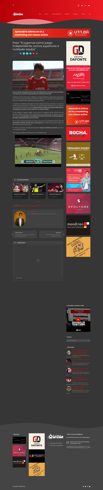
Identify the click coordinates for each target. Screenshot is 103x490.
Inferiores (75, 14)
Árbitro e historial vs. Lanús (39, 194)
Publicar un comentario (44, 56)
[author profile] (20, 218)
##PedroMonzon (17, 206)
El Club (46, 14)
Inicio (40, 14)
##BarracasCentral (32, 205)
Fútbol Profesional (56, 14)
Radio (83, 14)
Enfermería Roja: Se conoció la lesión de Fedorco (62, 194)
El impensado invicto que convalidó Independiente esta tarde (80, 379)
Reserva (67, 14)
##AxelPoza (23, 205)
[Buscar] (89, 14)
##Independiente (53, 205)
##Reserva (24, 206)
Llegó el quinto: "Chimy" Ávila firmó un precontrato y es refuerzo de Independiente (79, 352)
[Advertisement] (78, 266)
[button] (20, 53)
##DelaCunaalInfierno (42, 205)
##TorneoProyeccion (33, 206)
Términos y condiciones (56, 445)
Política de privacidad (56, 443)
